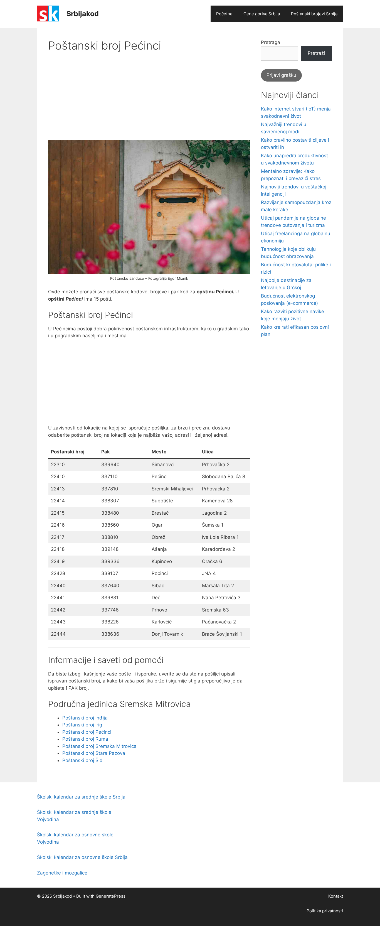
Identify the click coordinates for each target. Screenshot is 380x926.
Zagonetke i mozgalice (62, 873)
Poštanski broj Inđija (85, 718)
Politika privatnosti (325, 910)
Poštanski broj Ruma (85, 739)
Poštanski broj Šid (82, 760)
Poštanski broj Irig (82, 725)
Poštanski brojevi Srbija (314, 13)
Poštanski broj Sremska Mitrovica (99, 746)
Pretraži (316, 53)
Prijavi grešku (281, 75)
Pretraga (270, 42)
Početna (224, 13)
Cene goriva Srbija (261, 13)
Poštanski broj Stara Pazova (93, 753)
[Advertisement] (149, 101)
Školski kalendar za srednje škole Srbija (81, 797)
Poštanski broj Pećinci (86, 732)
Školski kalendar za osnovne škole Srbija (82, 857)
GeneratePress (110, 896)
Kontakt (335, 896)
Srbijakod (82, 13)
